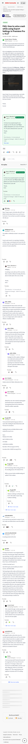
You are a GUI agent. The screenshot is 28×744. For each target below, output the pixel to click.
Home (4, 6)
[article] (14, 186)
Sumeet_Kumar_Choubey (11, 39)
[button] (3, 3)
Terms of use (15, 734)
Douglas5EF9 (8, 418)
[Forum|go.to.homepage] (10, 3)
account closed (10, 605)
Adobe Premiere (20, 6)
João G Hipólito (8, 378)
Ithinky (8, 656)
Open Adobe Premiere (19, 15)
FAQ (4, 148)
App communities (11, 6)
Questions (5, 8)
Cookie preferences (6, 737)
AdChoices (7, 742)
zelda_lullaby (8, 301)
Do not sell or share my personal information (12, 739)
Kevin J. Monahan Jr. (10, 116)
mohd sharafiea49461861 (10, 533)
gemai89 (7, 548)
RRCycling (7, 208)
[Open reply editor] (14, 159)
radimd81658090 (9, 515)
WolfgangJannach (9, 229)
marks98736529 (8, 631)
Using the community (7, 734)
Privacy (20, 734)
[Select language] (18, 3)
